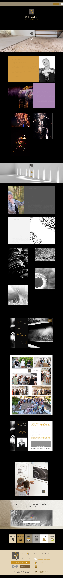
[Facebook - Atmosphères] (13, 566)
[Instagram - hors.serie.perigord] (16, 566)
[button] (52, 536)
